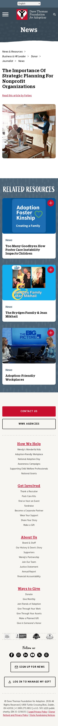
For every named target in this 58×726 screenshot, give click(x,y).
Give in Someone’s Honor (29, 623)
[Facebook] (11, 655)
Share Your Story (29, 520)
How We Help (29, 444)
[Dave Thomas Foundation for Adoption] (32, 14)
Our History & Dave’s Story (29, 548)
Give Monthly (29, 599)
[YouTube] (32, 655)
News (21, 61)
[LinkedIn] (25, 655)
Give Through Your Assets (29, 614)
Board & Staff (29, 543)
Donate (29, 594)
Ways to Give (29, 588)
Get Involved (29, 486)
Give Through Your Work (29, 609)
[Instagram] (18, 655)
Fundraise (29, 506)
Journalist (7, 61)
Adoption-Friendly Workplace (29, 454)
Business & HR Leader (14, 56)
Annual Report (29, 572)
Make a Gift (29, 525)
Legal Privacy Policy (37, 712)
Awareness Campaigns (29, 464)
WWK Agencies (29, 424)
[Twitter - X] (39, 655)
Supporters (29, 552)
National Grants (29, 474)
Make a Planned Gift (29, 618)
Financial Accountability (29, 576)
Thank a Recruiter (29, 491)
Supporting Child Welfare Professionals (29, 469)
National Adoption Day (29, 459)
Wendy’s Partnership (29, 557)
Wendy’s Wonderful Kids (29, 450)
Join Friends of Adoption (29, 604)
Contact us (29, 411)
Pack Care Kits (29, 496)
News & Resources (12, 52)
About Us (29, 537)
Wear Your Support (29, 515)
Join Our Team (29, 562)
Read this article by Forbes (17, 96)
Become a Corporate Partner (29, 511)
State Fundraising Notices (42, 715)
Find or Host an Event (29, 501)
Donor (34, 56)
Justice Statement (29, 567)
